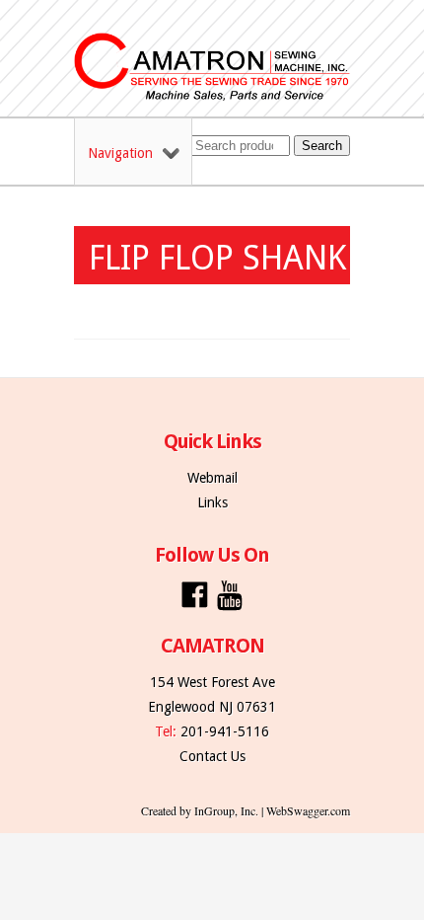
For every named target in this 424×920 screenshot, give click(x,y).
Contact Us (212, 756)
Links (212, 502)
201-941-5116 (224, 731)
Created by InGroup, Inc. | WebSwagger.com (245, 810)
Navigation (120, 153)
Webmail (212, 478)
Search (322, 145)
